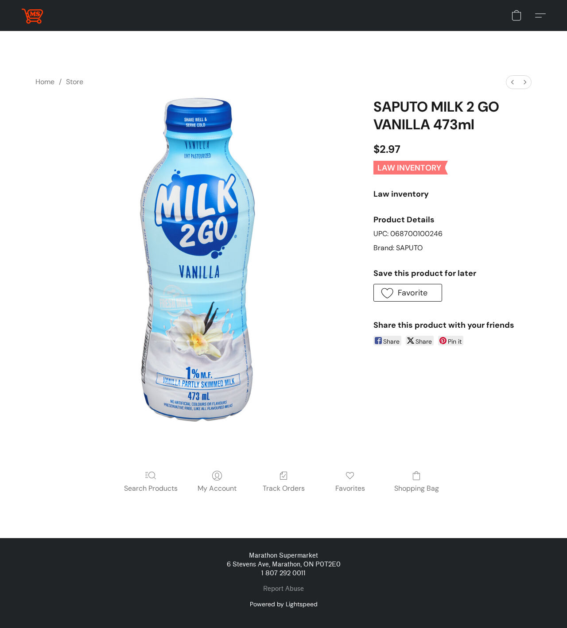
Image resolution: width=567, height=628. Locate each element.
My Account (217, 488)
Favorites (350, 488)
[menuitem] (512, 82)
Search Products (151, 488)
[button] (32, 15)
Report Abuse (283, 589)
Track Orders (284, 488)
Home (44, 81)
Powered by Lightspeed (284, 604)
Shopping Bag (416, 488)
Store (74, 81)
